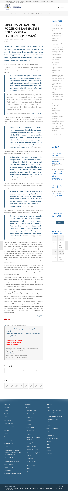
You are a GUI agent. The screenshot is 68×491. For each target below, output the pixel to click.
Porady (29, 420)
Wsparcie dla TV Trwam (13, 342)
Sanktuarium (28, 1)
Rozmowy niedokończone (34, 414)
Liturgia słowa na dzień (52, 438)
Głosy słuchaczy (31, 465)
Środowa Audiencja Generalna (53, 420)
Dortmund (51, 435)
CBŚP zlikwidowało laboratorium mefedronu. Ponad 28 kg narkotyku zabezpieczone (57, 61)
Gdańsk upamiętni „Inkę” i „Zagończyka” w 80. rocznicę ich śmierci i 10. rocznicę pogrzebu (57, 37)
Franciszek (8, 420)
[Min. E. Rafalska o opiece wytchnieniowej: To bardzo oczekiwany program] (40, 386)
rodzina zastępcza (21, 325)
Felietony (29, 424)
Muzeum (43, 1)
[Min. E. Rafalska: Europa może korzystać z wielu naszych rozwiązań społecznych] (35, 386)
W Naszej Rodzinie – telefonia (13, 473)
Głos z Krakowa (31, 430)
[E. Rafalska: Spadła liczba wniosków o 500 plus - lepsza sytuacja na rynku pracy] (6, 386)
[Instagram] (59, 486)
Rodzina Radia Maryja (53, 428)
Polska (26, 13)
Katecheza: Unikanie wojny (56, 162)
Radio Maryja (8, 440)
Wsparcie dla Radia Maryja (14, 340)
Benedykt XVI (9, 423)
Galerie (49, 425)
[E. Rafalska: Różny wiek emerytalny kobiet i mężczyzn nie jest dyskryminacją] (21, 386)
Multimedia (28, 404)
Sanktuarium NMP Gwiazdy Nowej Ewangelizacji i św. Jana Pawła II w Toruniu (13, 452)
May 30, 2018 (35, 113)
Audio (55, 147)
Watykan (7, 417)
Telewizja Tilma (9, 476)
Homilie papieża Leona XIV (55, 416)
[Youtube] (62, 486)
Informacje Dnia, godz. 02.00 (57, 186)
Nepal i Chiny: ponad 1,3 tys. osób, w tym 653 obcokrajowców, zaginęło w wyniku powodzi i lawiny (57, 86)
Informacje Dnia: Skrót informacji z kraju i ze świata (57, 195)
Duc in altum (30, 427)
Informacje (21, 13)
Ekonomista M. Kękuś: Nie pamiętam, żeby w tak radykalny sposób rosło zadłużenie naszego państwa (57, 51)
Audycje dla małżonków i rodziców (33, 438)
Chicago (50, 431)
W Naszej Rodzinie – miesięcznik (10, 469)
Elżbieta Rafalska (11, 325)
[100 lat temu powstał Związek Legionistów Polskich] (1, 245)
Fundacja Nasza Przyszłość (12, 461)
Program (48, 441)
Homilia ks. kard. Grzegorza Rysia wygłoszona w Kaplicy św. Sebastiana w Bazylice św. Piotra (57, 176)
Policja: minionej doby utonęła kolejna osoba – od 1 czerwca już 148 (57, 94)
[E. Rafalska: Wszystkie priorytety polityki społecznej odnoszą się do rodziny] (31, 386)
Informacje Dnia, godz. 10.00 (57, 154)
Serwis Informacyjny (32, 472)
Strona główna (14, 13)
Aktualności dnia (31, 410)
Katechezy (30, 417)
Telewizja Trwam (9, 443)
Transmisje (30, 458)
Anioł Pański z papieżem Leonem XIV (54, 412)
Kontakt (48, 447)
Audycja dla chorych (32, 443)
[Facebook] (54, 486)
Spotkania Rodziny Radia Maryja (33, 454)
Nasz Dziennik (50, 1)
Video (48, 407)
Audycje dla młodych (32, 449)
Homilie (29, 434)
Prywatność (49, 453)
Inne (28, 468)
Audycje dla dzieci (31, 446)
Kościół (6, 413)
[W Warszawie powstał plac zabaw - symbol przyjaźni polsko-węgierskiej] (16, 386)
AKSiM (7, 446)
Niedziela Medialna (32, 462)
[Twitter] (57, 486)
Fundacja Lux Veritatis (11, 458)
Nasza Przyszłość (10, 2)
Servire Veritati (19, 2)
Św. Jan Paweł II (9, 427)
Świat (6, 410)
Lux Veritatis (36, 1)
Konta (47, 444)
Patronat (48, 450)
